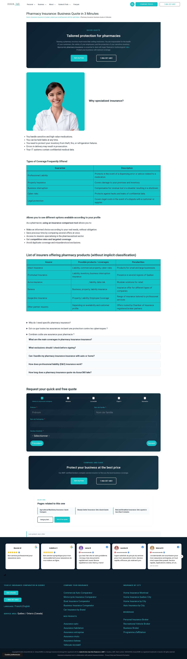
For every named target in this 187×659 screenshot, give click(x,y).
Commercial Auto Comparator (78, 592)
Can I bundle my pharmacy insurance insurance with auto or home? (62, 356)
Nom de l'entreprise (37, 419)
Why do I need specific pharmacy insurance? (50, 322)
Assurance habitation (74, 628)
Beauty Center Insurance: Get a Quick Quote (92, 510)
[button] (34, 4)
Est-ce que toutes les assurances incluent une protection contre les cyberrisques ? (68, 328)
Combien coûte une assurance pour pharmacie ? (51, 334)
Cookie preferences (12, 655)
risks (127, 47)
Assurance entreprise (74, 632)
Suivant (151, 443)
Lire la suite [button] (154, 566)
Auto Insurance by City (134, 605)
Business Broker (131, 628)
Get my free (79, 58)
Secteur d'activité (36, 431)
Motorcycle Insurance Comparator (80, 597)
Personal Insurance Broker (136, 619)
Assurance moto (71, 636)
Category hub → (45, 519)
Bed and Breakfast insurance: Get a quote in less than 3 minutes (131, 511)
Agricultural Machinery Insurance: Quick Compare (54, 511)
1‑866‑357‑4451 (12, 600)
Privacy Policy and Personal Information (117, 655)
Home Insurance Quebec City (137, 597)
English (26, 606)
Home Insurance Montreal (135, 592)
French (18, 606)
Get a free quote (62, 519)
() (92, 652)
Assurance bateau (72, 640)
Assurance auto (71, 623)
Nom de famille (99, 407)
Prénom (33, 407)
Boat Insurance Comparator (77, 601)
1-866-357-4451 (106, 58)
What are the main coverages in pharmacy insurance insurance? (60, 339)
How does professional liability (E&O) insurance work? (55, 364)
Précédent (37, 443)
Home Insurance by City (134, 601)
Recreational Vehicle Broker (136, 623)
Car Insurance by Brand (74, 609)
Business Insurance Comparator (79, 605)
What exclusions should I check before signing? (52, 347)
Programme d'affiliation (134, 632)
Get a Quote (11, 593)
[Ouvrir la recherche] (132, 4)
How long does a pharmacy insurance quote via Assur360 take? (60, 372)
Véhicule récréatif (72, 645)
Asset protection (80, 282)
